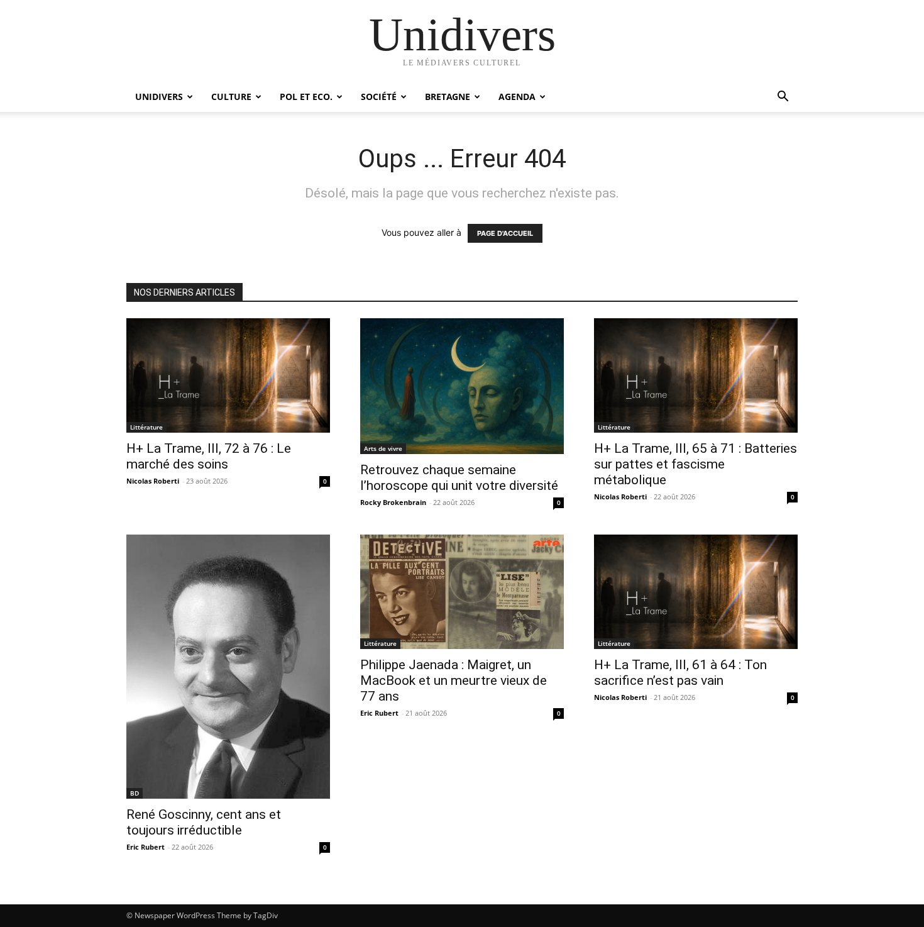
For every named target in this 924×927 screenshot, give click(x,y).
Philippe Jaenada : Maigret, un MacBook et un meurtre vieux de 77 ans (453, 680)
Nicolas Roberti (152, 481)
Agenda (517, 97)
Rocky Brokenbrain (393, 502)
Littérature (146, 427)
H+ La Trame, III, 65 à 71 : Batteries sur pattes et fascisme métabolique (695, 464)
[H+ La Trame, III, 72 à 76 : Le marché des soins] (228, 375)
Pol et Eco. (306, 97)
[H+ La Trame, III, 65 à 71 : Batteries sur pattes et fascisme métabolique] (696, 375)
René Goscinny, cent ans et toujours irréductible (203, 822)
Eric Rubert (145, 847)
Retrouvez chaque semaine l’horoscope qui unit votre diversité (459, 477)
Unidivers (159, 97)
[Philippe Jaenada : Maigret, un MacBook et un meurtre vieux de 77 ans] (462, 592)
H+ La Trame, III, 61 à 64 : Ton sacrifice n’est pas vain (680, 672)
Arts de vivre (383, 448)
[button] (782, 98)
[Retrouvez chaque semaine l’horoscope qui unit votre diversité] (462, 386)
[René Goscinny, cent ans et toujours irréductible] (228, 667)
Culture (231, 97)
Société (379, 97)
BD (134, 793)
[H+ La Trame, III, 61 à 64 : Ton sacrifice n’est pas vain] (696, 592)
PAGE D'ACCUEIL (505, 233)
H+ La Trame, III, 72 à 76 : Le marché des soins (208, 456)
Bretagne (447, 97)
